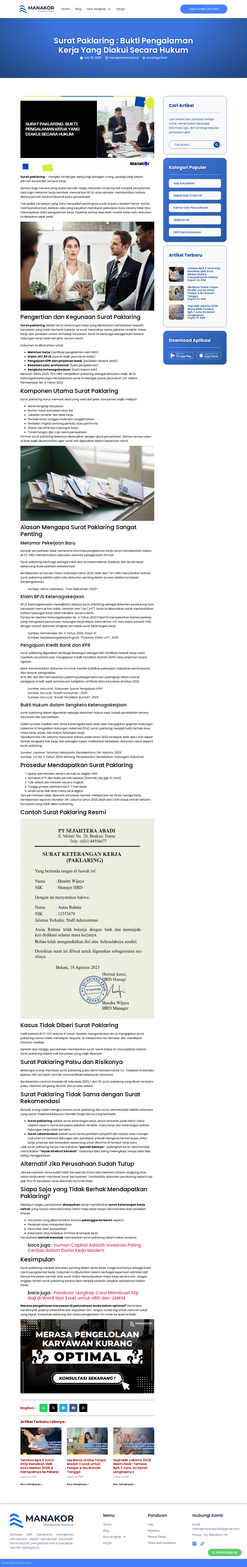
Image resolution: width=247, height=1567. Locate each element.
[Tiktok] (202, 1544)
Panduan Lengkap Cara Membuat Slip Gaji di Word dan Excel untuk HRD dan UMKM (83, 1295)
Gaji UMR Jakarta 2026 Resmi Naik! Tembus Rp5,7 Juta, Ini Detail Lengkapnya (132, 1466)
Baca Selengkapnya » (31, 1484)
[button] (43, 1408)
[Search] (217, 145)
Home (65, 9)
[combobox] (190, 145)
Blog (78, 9)
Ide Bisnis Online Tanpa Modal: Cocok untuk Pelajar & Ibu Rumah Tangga (86, 1466)
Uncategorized (156, 58)
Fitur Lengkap (96, 9)
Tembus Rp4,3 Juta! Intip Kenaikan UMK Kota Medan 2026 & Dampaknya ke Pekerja (39, 1466)
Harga (120, 9)
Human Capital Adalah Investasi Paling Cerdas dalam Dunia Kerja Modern (84, 1247)
